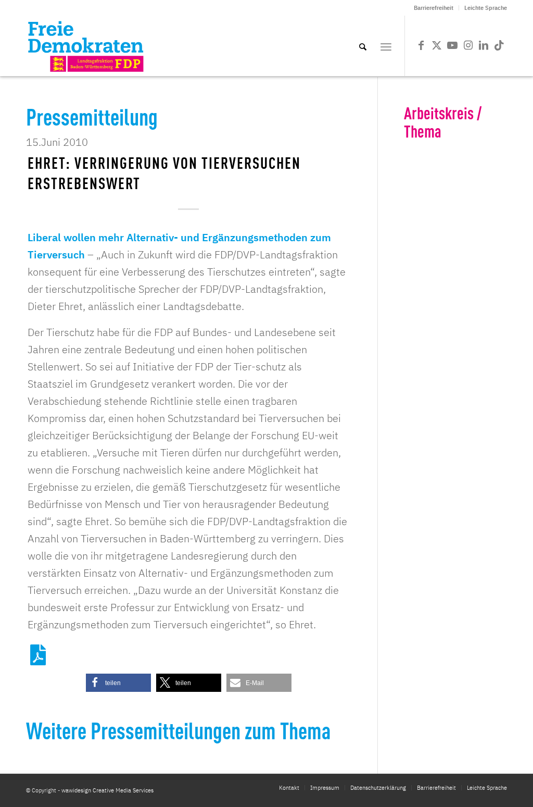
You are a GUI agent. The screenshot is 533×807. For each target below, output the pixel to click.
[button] (118, 683)
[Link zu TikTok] (499, 45)
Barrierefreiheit (433, 7)
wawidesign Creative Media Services (107, 790)
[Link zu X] (437, 45)
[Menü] (385, 46)
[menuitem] (434, 7)
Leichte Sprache (485, 7)
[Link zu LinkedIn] (483, 45)
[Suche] (362, 46)
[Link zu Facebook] (421, 45)
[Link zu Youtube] (452, 45)
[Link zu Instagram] (468, 45)
